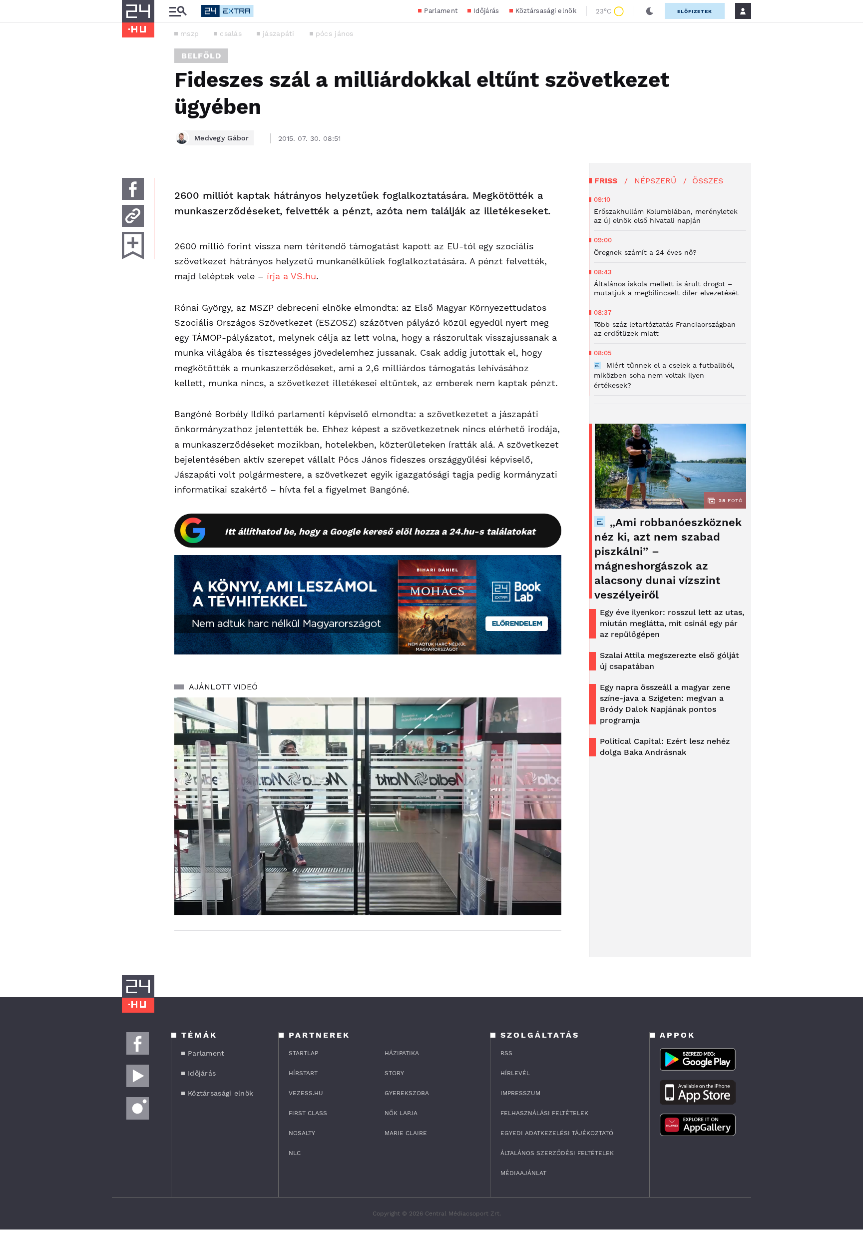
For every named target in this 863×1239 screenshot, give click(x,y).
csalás (231, 33)
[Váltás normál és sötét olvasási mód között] (650, 11)
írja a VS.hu (291, 276)
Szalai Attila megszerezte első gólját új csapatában (669, 660)
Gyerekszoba (407, 1093)
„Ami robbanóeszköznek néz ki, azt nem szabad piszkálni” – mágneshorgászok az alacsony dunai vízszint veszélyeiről (668, 558)
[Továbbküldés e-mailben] (133, 216)
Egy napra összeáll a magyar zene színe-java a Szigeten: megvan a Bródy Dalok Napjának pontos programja (665, 703)
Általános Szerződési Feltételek (557, 1153)
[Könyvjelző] (133, 245)
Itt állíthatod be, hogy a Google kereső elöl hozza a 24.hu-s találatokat (380, 531)
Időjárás (486, 10)
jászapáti (279, 33)
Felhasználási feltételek (544, 1113)
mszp (189, 33)
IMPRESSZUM (520, 1093)
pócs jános (335, 33)
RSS (506, 1053)
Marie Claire (406, 1133)
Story (394, 1073)
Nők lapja (401, 1113)
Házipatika (402, 1053)
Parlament (440, 10)
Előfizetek (694, 11)
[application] (367, 806)
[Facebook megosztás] (133, 189)
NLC (295, 1153)
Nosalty (302, 1133)
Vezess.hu (306, 1093)
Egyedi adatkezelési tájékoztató (556, 1133)
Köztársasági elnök (545, 10)
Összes (707, 180)
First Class (308, 1113)
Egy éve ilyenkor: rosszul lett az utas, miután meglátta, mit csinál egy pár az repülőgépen (672, 623)
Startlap (303, 1053)
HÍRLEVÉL (515, 1073)
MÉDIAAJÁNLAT (523, 1173)
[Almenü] (177, 11)
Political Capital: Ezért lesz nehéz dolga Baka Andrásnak (665, 746)
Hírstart (303, 1073)
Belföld (201, 55)
